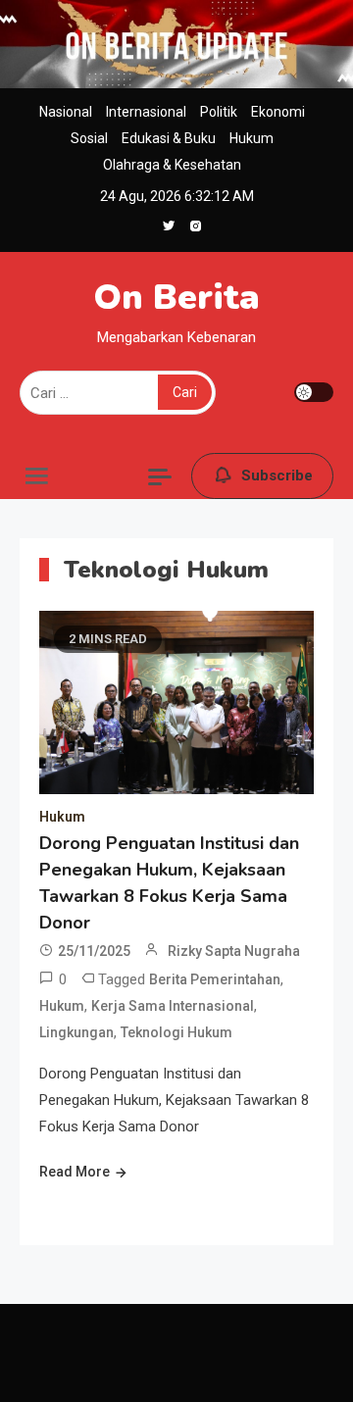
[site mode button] (313, 392)
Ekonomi (278, 112)
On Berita (176, 298)
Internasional (146, 112)
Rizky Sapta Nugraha (234, 951)
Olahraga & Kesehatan (172, 165)
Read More (74, 1171)
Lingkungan (76, 1032)
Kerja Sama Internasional (172, 1006)
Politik (218, 112)
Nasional (65, 112)
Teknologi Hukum (176, 1032)
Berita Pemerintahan (214, 979)
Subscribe (277, 475)
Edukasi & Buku (169, 138)
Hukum (251, 138)
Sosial (89, 138)
